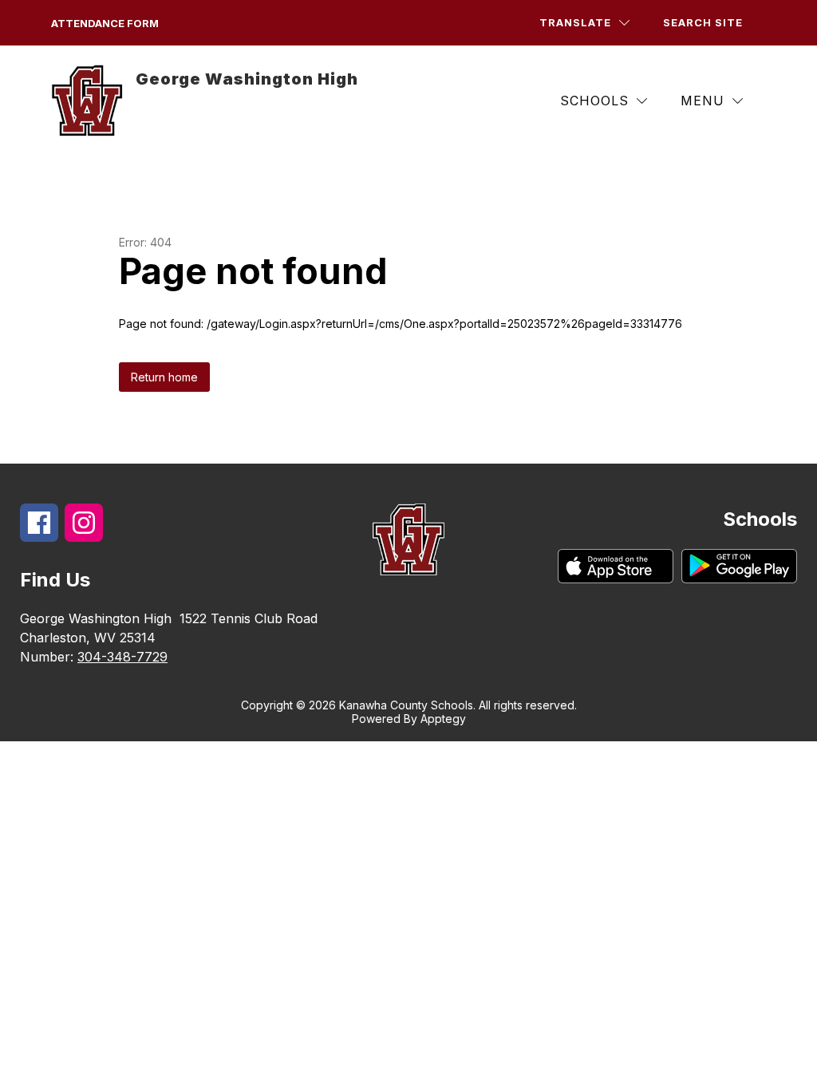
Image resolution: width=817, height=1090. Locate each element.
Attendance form (105, 23)
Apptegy (443, 718)
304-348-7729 (122, 657)
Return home (164, 377)
